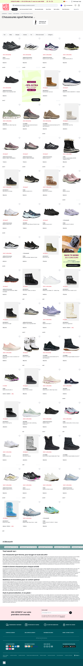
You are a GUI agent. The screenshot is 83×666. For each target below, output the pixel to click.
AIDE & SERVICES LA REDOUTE (30, 632)
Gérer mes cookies (43, 655)
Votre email (45, 610)
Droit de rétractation (60, 655)
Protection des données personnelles (33, 655)
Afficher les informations (41, 638)
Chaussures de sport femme (27, 13)
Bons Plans (48, 9)
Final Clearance (65, 9)
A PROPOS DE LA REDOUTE (10, 632)
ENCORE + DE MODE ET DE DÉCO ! (68, 632)
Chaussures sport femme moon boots (28, 547)
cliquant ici (62, 616)
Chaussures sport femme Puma (45, 547)
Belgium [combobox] (77, 655)
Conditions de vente (22, 655)
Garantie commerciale (51, 655)
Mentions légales (5, 655)
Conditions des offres (13, 655)
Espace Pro (76, 9)
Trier (4, 34)
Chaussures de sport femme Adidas (62, 547)
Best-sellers (56, 9)
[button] (78, 5)
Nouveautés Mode (39, 9)
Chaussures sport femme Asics (11, 547)
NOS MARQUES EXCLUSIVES (48, 632)
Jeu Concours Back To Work (26, 9)
